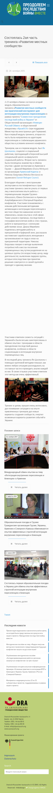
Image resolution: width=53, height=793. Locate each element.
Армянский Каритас (29, 171)
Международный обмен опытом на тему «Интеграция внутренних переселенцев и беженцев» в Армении (24, 475)
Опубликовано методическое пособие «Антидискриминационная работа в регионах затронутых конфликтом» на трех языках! (23, 658)
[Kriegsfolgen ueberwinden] (26, 8)
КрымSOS (23, 128)
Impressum (9, 755)
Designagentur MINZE (36, 788)
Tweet (7, 614)
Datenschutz (10, 758)
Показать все (41, 62)
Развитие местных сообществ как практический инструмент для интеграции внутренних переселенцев (25, 111)
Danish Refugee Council (27, 177)
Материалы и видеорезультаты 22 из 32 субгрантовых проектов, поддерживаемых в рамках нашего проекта (26, 683)
